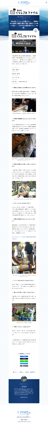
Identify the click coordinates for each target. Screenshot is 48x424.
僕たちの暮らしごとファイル (24, 16)
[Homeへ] (24, 412)
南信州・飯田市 (24, 419)
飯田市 (33, 372)
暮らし (22, 372)
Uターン (16, 372)
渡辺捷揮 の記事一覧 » (24, 397)
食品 (27, 372)
